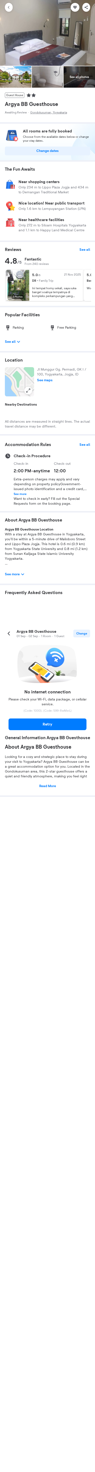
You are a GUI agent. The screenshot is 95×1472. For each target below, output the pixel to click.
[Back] (9, 7)
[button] (19, 381)
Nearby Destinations (21, 404)
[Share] (86, 7)
